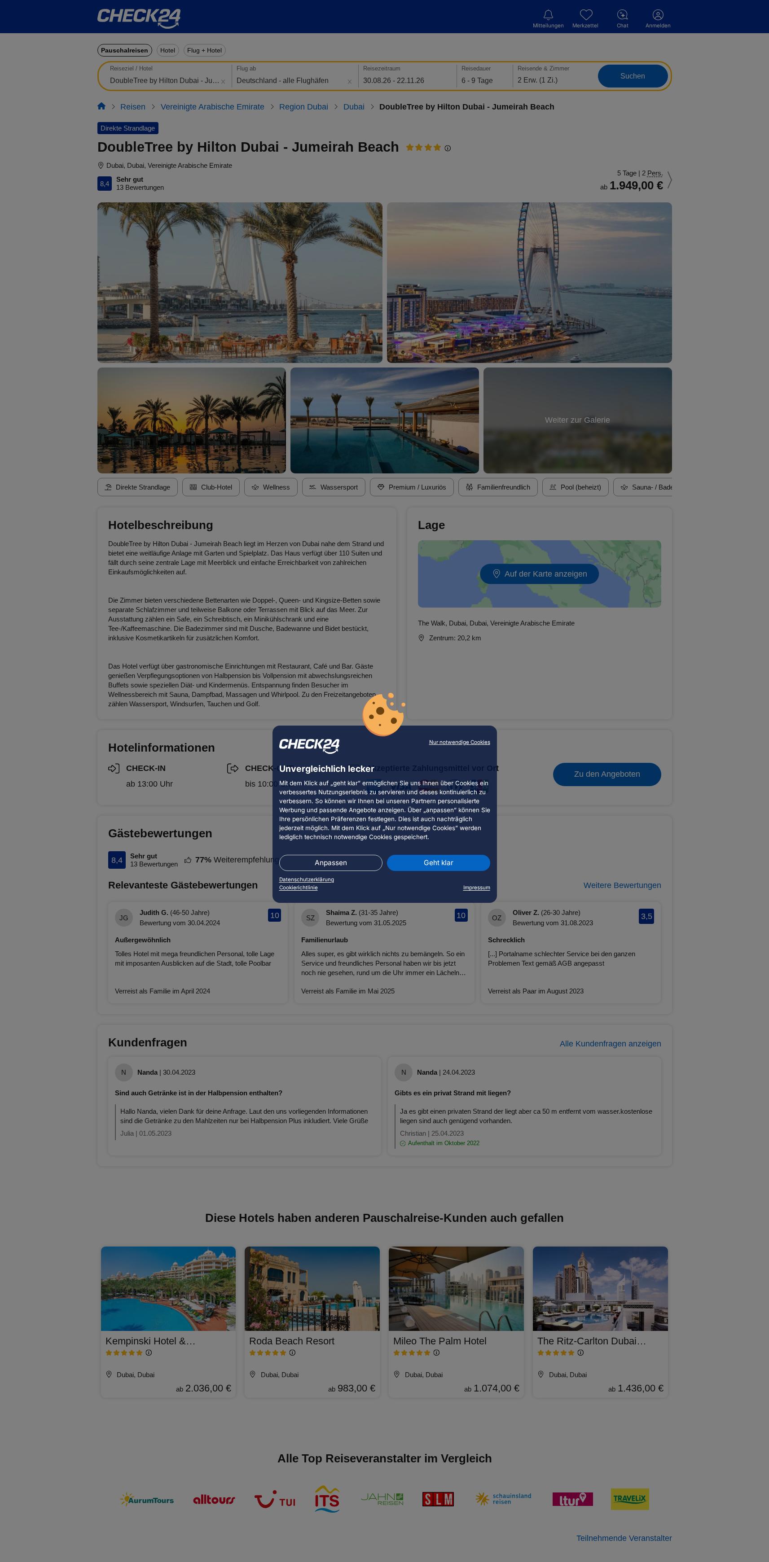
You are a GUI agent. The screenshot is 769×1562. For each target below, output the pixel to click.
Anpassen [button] (331, 862)
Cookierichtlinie (298, 887)
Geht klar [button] (438, 862)
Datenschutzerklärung (306, 879)
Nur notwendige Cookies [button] (459, 742)
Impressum (476, 887)
